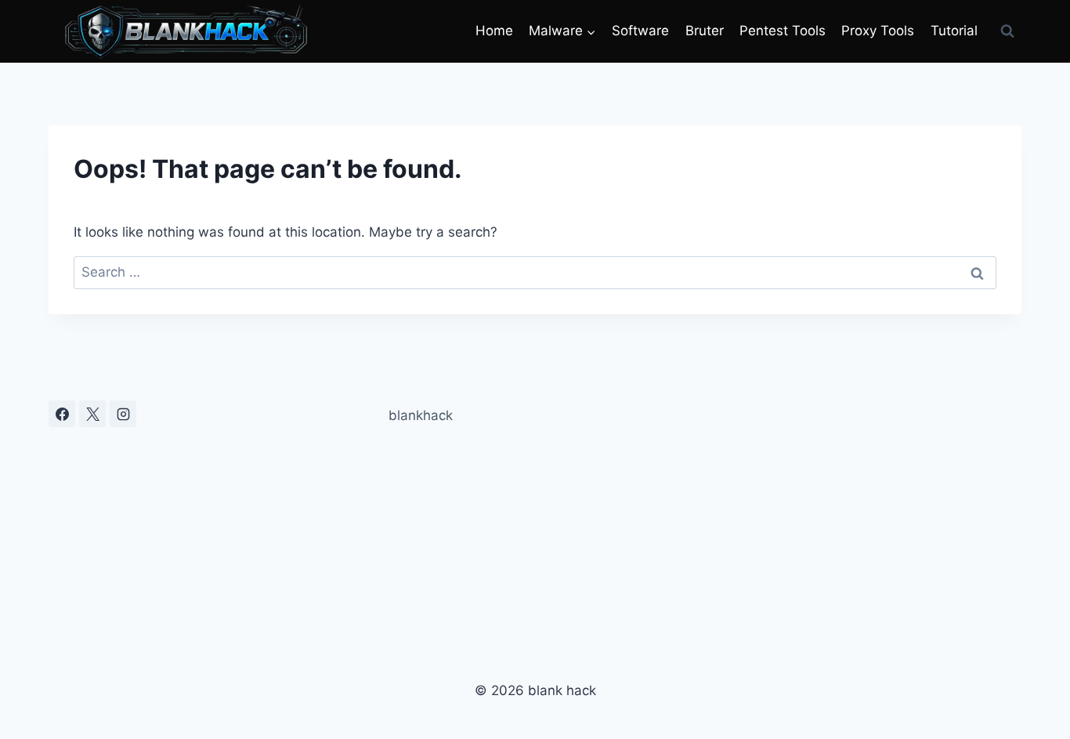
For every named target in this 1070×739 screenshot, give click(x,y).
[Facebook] (62, 413)
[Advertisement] (867, 510)
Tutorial (954, 30)
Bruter (704, 30)
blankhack (421, 415)
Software (640, 30)
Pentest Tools (782, 30)
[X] (92, 413)
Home (494, 30)
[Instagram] (123, 413)
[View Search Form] (1007, 31)
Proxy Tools (877, 30)
